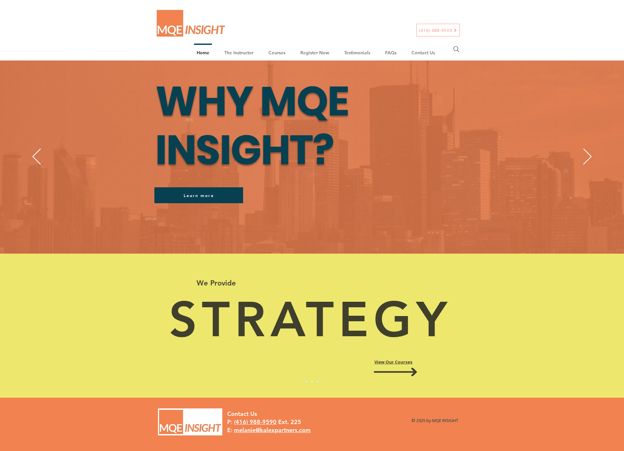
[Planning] (306, 381)
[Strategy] (312, 381)
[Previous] (36, 157)
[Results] (318, 381)
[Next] (587, 157)
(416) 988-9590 (255, 422)
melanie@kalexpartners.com (272, 430)
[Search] (456, 49)
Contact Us (242, 414)
